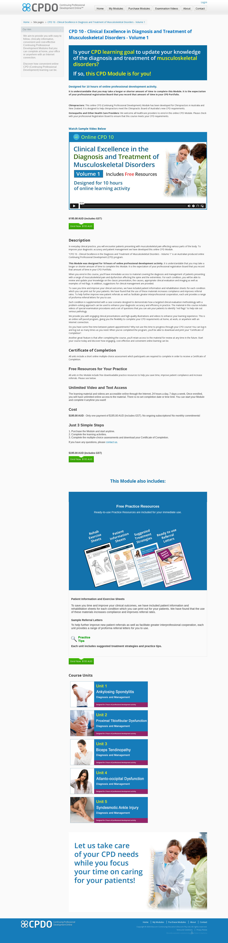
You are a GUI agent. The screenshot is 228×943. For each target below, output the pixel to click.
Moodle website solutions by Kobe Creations (186, 933)
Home (26, 22)
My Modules (158, 922)
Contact (203, 922)
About (193, 922)
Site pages (38, 22)
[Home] (53, 7)
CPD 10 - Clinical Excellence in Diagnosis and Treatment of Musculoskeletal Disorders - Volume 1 (96, 22)
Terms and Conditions (184, 930)
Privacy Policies (202, 930)
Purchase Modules (177, 922)
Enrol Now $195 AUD (81, 226)
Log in (204, 2)
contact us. (112, 442)
